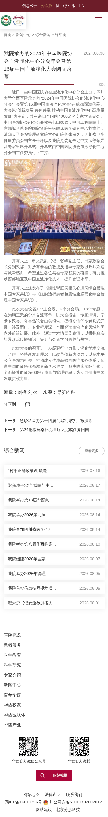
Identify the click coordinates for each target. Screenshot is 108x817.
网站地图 (31, 794)
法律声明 (53, 794)
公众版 (46, 5)
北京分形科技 (68, 809)
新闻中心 (23, 35)
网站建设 (44, 809)
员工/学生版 (65, 5)
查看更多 (91, 451)
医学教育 (12, 655)
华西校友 (12, 704)
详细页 (60, 35)
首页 (7, 35)
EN (81, 5)
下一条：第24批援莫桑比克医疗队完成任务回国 (46, 429)
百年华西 (12, 694)
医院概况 (12, 635)
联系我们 (74, 794)
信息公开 (29, 5)
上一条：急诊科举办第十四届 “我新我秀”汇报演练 (48, 420)
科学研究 (12, 664)
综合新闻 (42, 35)
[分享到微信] (27, 404)
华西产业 (12, 724)
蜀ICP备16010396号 (23, 802)
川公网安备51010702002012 (76, 802)
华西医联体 (14, 714)
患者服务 (12, 644)
